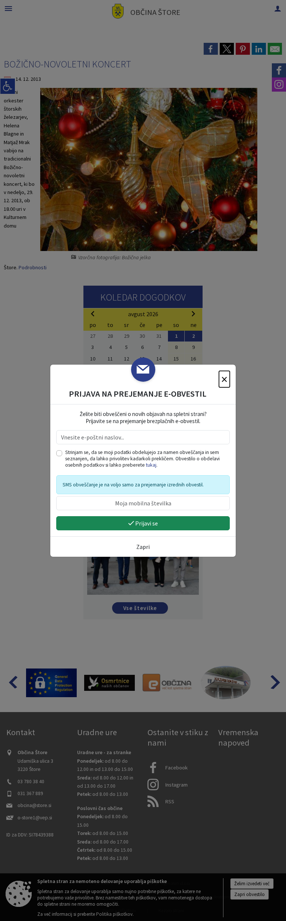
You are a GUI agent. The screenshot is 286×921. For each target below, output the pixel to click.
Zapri (143, 546)
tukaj (151, 465)
